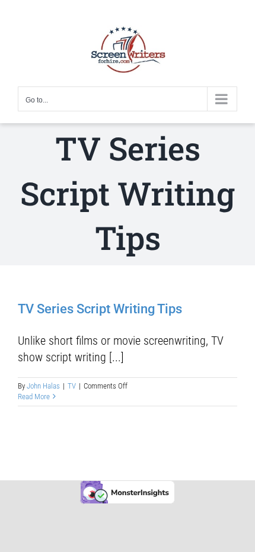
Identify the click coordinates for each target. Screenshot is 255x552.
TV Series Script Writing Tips (100, 308)
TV (72, 385)
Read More (34, 396)
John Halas (43, 385)
